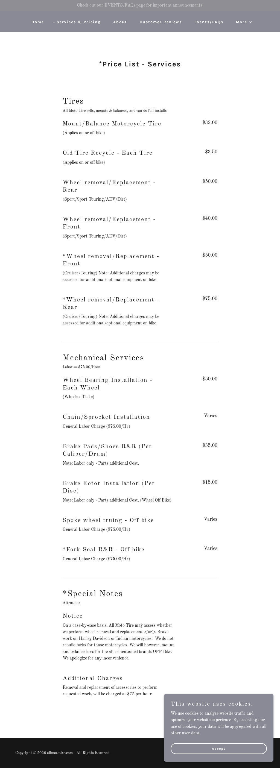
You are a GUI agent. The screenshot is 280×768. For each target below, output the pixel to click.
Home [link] (37, 22)
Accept (219, 748)
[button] (242, 22)
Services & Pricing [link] (79, 22)
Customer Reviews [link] (161, 22)
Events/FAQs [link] (208, 22)
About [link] (120, 22)
